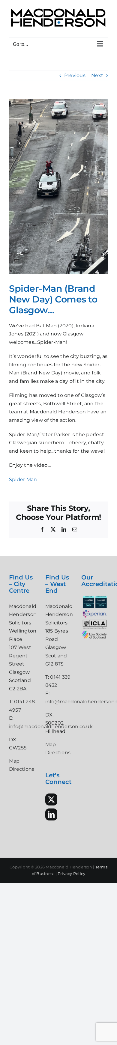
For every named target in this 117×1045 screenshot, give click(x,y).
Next (97, 75)
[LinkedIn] (51, 814)
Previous (75, 75)
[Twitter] (51, 799)
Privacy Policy (71, 873)
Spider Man (23, 479)
